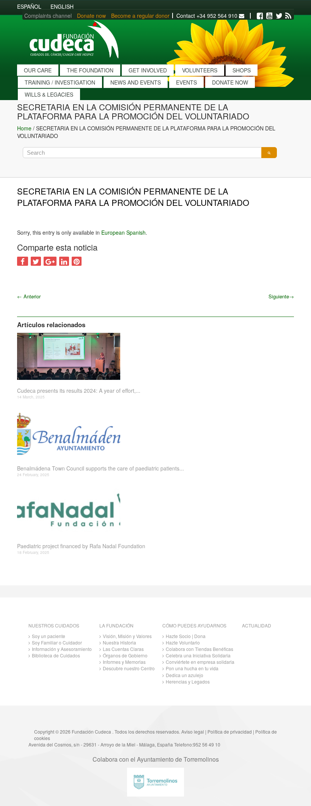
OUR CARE (38, 70)
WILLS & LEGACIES (49, 94)
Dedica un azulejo (184, 675)
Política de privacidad (229, 731)
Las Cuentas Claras (123, 649)
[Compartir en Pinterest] (77, 261)
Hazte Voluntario (183, 642)
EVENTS (186, 82)
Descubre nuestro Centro (129, 668)
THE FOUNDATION (90, 70)
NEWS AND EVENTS (135, 82)
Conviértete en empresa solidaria (200, 662)
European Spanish (123, 232)
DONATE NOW (230, 82)
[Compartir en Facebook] (22, 261)
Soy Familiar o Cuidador (57, 642)
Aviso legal (192, 731)
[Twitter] (279, 16)
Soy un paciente (48, 636)
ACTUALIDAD (256, 625)
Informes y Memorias (124, 662)
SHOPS (241, 70)
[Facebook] (260, 16)
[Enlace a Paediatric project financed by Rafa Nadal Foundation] (152, 511)
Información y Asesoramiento (62, 649)
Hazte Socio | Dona (186, 636)
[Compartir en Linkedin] (64, 261)
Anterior (29, 296)
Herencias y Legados (188, 681)
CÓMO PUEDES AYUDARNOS (194, 625)
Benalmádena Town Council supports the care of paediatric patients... (100, 468)
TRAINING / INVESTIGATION (60, 82)
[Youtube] (269, 16)
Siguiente (281, 296)
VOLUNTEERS (199, 70)
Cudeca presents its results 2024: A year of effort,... (78, 390)
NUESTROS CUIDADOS (53, 625)
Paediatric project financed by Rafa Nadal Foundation (81, 546)
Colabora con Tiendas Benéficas (199, 649)
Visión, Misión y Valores (127, 636)
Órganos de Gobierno (125, 655)
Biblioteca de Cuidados (56, 655)
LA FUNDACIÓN (116, 625)
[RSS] (288, 16)
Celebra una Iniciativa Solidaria (198, 655)
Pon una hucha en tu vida (192, 668)
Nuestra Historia (119, 642)
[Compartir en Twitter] (36, 261)
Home (24, 128)
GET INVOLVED (148, 70)
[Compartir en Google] (50, 261)
